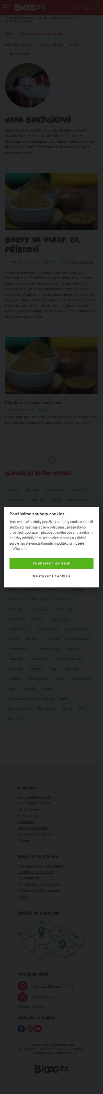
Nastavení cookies (51, 576)
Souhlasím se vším (51, 563)
